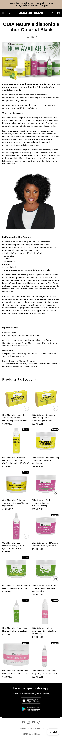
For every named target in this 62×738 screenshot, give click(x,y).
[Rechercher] (9, 13)
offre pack (6, 346)
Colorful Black (34, 734)
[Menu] (3, 13)
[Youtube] (33, 722)
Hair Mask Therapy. (33, 343)
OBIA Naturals (8, 95)
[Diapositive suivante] (59, 4)
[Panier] (58, 13)
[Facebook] (23, 722)
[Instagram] (28, 722)
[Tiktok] (38, 722)
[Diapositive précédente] (3, 4)
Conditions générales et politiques (31, 728)
